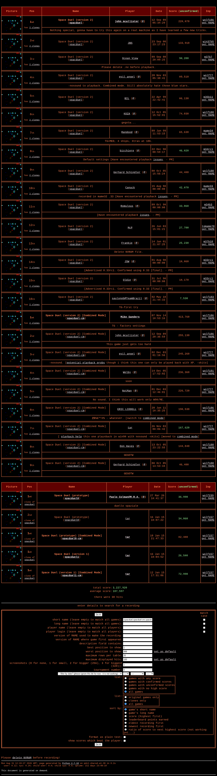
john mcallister (127, 21)
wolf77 (208, 75)
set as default (165, 651)
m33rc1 (208, 260)
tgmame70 (208, 226)
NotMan (127, 390)
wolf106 (208, 20)
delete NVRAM (21, 757)
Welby (127, 372)
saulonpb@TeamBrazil (127, 298)
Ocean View (130, 58)
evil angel (127, 76)
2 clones (34, 27)
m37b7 (208, 57)
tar (130, 427)
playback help (71, 436)
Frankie (126, 243)
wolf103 (208, 297)
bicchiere (127, 150)
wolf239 (208, 495)
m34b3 (208, 204)
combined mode (153, 418)
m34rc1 (208, 149)
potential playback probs (86, 362)
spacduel (75, 44)
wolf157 (208, 517)
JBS (130, 43)
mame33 (208, 186)
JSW (127, 261)
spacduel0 (72, 520)
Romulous (127, 206)
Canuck (130, 187)
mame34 (208, 130)
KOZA (127, 113)
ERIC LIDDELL (126, 409)
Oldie (127, 280)
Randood (126, 132)
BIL (127, 98)
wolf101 (208, 371)
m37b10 (208, 241)
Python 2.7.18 (70, 763)
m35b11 (208, 97)
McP (130, 227)
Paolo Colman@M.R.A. (124, 497)
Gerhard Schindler (126, 172)
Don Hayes (127, 446)
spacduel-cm (76, 336)
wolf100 (208, 112)
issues (158, 159)
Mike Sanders (130, 317)
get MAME (208, 22)
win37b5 (208, 41)
